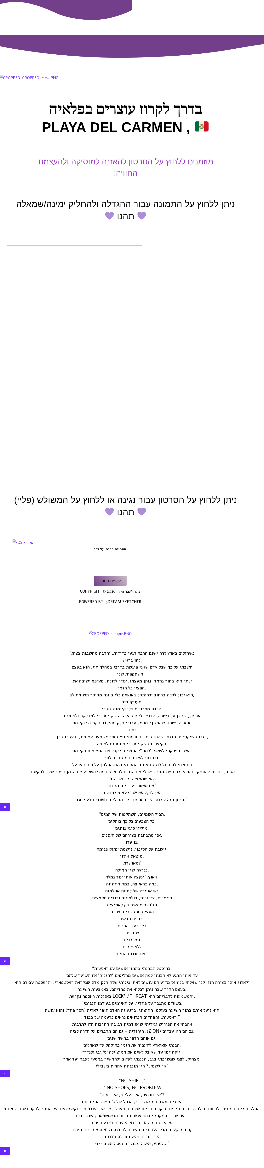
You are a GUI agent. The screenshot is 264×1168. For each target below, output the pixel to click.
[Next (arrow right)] (13, 1166)
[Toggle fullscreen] (13, 1159)
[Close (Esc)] (30, 1159)
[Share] (22, 1159)
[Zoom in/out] (4, 1159)
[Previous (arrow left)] (4, 1166)
